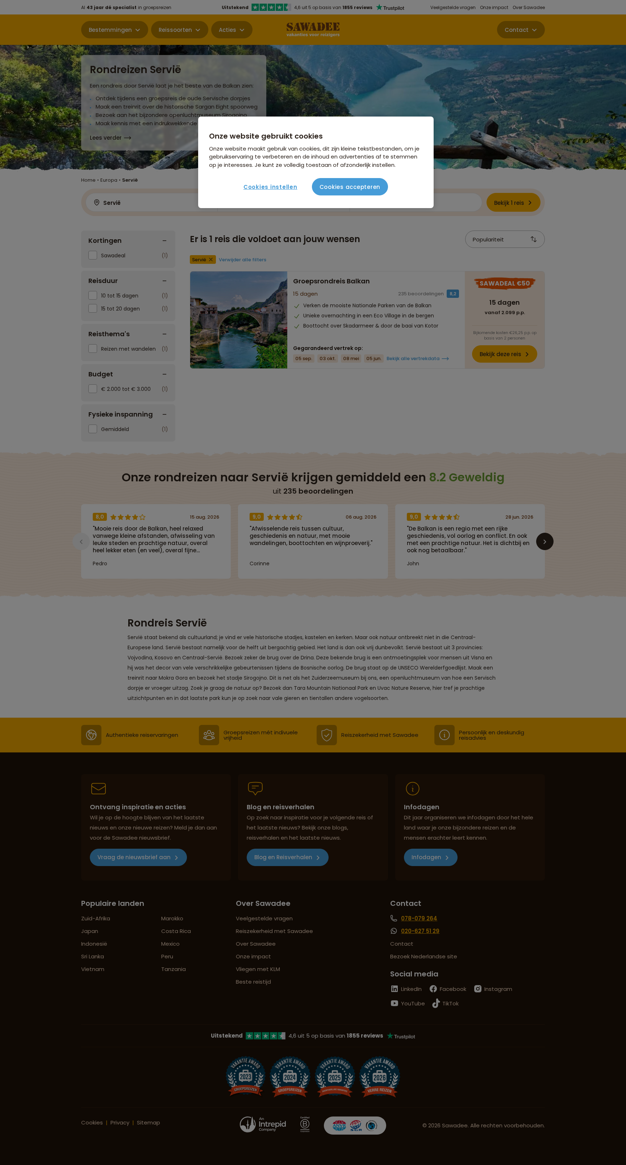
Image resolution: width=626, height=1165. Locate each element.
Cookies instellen (270, 187)
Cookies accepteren (350, 187)
